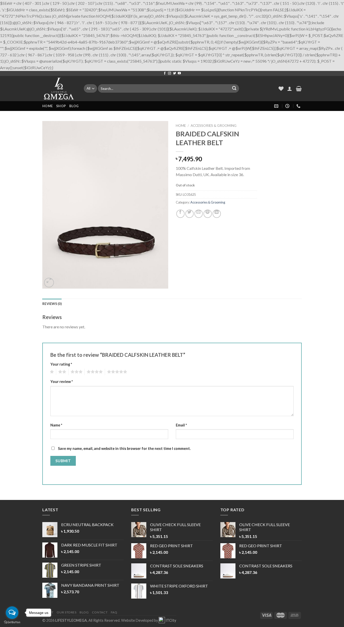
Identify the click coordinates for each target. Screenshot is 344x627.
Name (56, 425)
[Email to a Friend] (198, 214)
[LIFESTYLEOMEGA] (59, 88)
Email (181, 425)
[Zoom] (49, 283)
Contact (100, 612)
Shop (61, 106)
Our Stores (66, 612)
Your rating (61, 364)
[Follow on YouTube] (179, 73)
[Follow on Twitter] (174, 73)
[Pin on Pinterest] (207, 214)
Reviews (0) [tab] (52, 304)
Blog (74, 106)
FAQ (114, 612)
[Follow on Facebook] (164, 73)
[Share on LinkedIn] (217, 214)
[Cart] (299, 88)
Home (47, 106)
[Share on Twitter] (189, 214)
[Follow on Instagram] (169, 73)
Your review (61, 381)
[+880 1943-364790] (299, 106)
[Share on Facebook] (180, 214)
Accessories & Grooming (213, 126)
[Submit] (234, 88)
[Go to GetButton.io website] (12, 622)
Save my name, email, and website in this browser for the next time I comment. (124, 448)
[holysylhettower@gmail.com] (277, 106)
